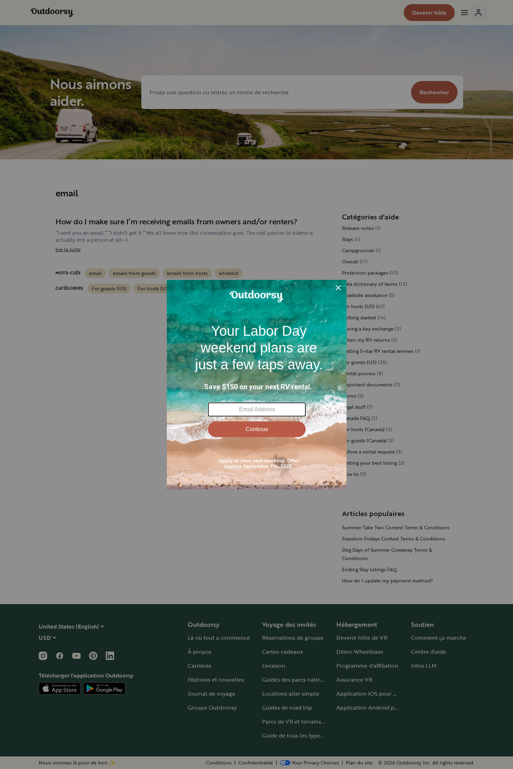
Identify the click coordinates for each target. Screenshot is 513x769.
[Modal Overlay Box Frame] (257, 384)
